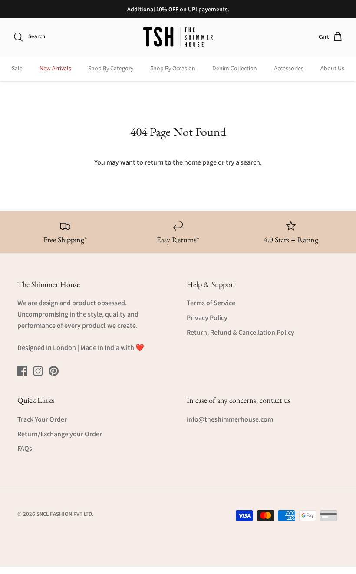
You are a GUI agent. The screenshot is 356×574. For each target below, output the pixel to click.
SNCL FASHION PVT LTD (64, 514)
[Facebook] (22, 371)
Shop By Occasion (172, 68)
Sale (17, 68)
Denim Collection (234, 68)
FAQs (24, 448)
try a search (243, 162)
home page (200, 162)
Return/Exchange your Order (59, 434)
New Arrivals (55, 68)
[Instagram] (38, 371)
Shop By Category (110, 68)
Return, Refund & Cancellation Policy (240, 332)
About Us (332, 68)
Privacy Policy (207, 317)
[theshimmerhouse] (178, 37)
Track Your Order (42, 419)
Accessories (288, 68)
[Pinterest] (54, 371)
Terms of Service (211, 302)
